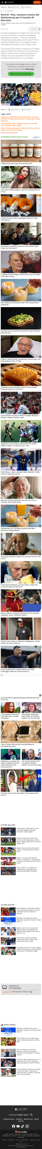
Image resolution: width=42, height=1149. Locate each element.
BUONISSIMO (37, 1135)
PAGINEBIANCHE (6, 1135)
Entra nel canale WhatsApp (22, 74)
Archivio (21, 1121)
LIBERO (6, 1134)
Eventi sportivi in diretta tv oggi (22, 992)
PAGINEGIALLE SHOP (27, 1134)
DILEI (19, 1135)
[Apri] (2, 2)
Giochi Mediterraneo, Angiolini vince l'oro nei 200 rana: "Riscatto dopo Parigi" (19, 124)
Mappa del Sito (28, 1119)
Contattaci (19, 1119)
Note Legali (11, 1139)
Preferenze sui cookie (35, 1139)
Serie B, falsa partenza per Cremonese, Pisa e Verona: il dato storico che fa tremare (20, 129)
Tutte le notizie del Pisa (9, 133)
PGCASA (35, 1134)
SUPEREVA (21, 1137)
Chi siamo (4, 1139)
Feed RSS (36, 1119)
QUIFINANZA (30, 1135)
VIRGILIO (11, 1134)
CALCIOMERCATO (9, 11)
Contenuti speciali (9, 1119)
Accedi (37, 2)
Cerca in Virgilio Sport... (19, 1114)
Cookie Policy (24, 1139)
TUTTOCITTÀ (14, 1135)
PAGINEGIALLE (17, 1134)
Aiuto (21, 1141)
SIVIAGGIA (23, 1135)
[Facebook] (13, 1127)
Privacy (17, 1139)
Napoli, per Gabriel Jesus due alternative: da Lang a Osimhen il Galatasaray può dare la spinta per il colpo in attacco (20, 119)
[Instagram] (27, 1127)
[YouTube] (18, 1127)
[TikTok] (22, 1127)
